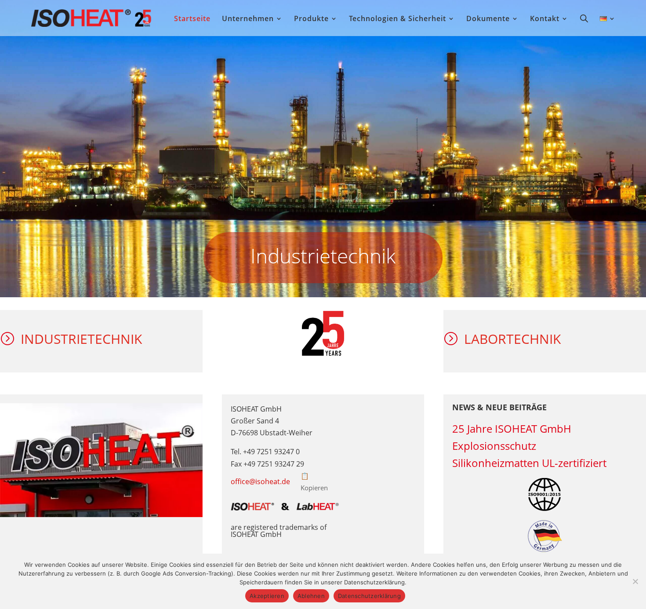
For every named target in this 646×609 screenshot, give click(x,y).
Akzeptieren (267, 595)
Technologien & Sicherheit (397, 19)
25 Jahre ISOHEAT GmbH (511, 428)
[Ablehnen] (635, 581)
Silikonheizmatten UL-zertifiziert (529, 463)
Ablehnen (311, 595)
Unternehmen (248, 19)
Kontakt (544, 19)
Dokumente (488, 19)
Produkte (311, 19)
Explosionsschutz (494, 445)
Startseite (192, 19)
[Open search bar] (584, 18)
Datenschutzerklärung (369, 595)
